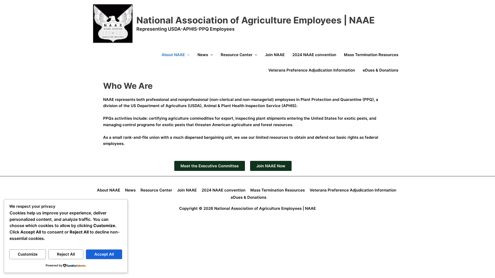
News (202, 54)
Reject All (66, 254)
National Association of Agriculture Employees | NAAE (255, 20)
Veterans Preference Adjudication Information (311, 70)
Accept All (104, 254)
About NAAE (173, 54)
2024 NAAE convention (314, 54)
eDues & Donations (380, 70)
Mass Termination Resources (371, 54)
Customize (28, 254)
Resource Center (236, 54)
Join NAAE (275, 54)
